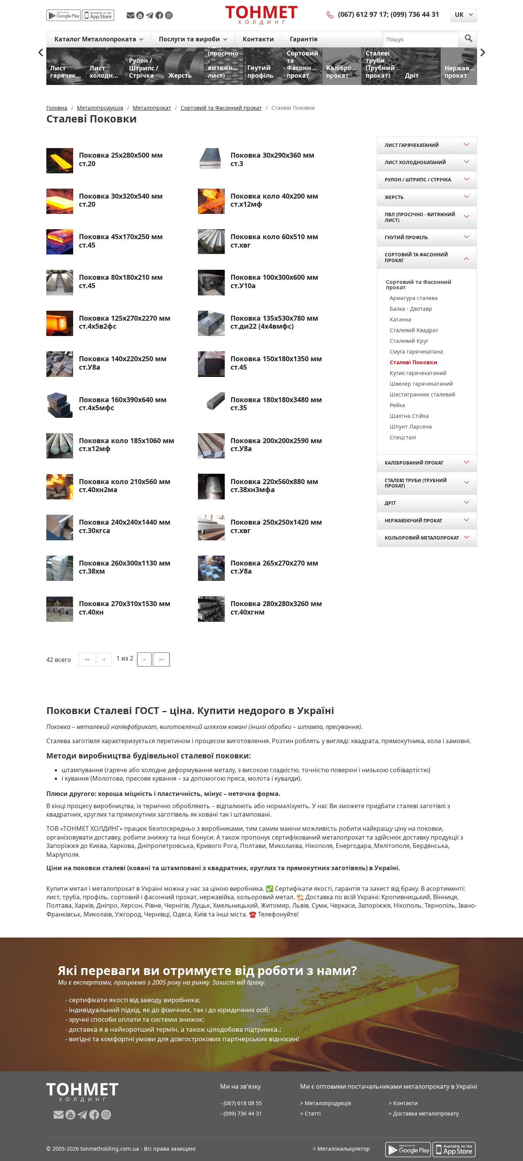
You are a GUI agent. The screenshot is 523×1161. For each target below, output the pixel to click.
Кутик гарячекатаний (418, 373)
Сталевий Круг (409, 340)
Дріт (390, 503)
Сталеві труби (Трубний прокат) (416, 483)
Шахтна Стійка (409, 415)
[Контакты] (330, 14)
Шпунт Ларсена (411, 426)
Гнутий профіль (406, 237)
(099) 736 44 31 (415, 14)
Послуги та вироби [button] (190, 39)
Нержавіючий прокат (413, 520)
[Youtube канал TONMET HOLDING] (141, 15)
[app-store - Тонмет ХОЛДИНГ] (98, 15)
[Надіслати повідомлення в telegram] (150, 15)
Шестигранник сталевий (422, 394)
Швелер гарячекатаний (421, 383)
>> (161, 659)
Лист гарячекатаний (412, 145)
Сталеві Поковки (413, 362)
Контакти (258, 39)
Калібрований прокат (414, 463)
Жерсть (394, 197)
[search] (469, 39)
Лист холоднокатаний (415, 162)
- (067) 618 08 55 (241, 1103)
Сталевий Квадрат (414, 330)
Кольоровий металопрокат (422, 538)
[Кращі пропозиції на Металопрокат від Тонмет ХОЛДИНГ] (261, 15)
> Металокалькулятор (341, 1148)
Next (483, 52)
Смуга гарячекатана (416, 351)
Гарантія (303, 39)
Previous (40, 52)
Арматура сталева (414, 298)
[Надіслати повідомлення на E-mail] (131, 15)
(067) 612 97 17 (362, 14)
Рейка (397, 405)
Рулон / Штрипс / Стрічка (418, 179)
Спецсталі (403, 437)
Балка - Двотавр (411, 308)
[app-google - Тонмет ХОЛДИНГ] (63, 15)
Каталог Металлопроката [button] (96, 39)
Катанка (400, 319)
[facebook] (160, 15)
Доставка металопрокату (426, 1113)
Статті (313, 1113)
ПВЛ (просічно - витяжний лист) (420, 217)
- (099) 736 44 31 (241, 1113)
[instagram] (169, 15)
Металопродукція (328, 1103)
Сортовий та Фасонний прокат (416, 257)
